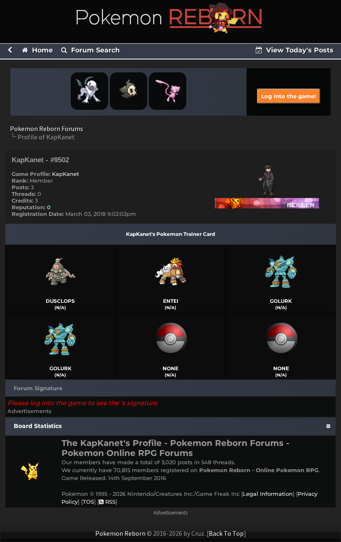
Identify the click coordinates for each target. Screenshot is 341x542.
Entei (170, 301)
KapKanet (65, 174)
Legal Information (268, 493)
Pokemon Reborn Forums (46, 128)
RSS (110, 501)
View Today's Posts (299, 50)
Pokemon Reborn (120, 533)
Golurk (281, 301)
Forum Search (94, 50)
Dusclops (60, 301)
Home (41, 50)
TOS (88, 501)
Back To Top (226, 533)
